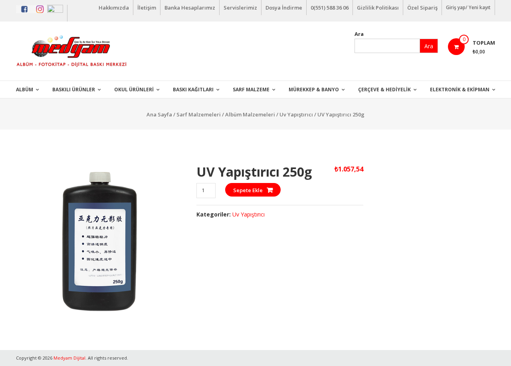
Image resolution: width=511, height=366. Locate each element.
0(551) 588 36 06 (330, 7)
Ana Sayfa (159, 114)
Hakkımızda (114, 7)
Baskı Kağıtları (193, 89)
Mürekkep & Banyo (314, 89)
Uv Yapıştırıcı (296, 114)
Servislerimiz (240, 7)
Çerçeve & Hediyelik (384, 89)
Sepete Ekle (248, 190)
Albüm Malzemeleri (250, 114)
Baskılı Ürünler (73, 89)
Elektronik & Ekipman (459, 89)
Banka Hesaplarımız (189, 7)
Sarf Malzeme (251, 89)
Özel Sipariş (422, 7)
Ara (359, 33)
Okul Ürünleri (134, 89)
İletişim (146, 7)
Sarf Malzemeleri (198, 114)
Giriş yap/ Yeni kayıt (468, 7)
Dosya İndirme (283, 7)
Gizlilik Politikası (378, 7)
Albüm (24, 89)
